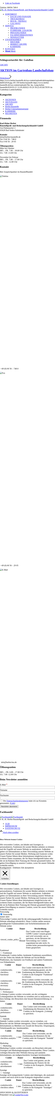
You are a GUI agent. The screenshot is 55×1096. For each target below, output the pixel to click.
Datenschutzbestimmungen (17, 801)
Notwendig (7, 914)
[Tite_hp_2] (26, 10)
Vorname (3, 790)
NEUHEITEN (11, 113)
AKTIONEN (10, 100)
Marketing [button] (4, 1043)
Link (12, 803)
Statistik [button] (3, 1016)
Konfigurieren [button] (5, 868)
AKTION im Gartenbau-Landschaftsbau (26, 70)
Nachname (4, 795)
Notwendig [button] (4, 912)
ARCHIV (4, 65)
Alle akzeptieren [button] (27, 868)
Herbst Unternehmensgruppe (16, 109)
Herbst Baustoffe (12, 106)
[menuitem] (30, 19)
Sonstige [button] (3, 1070)
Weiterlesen (4, 78)
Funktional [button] (4, 950)
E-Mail (3, 785)
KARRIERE (10, 111)
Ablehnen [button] (16, 868)
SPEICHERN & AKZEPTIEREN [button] (14, 1092)
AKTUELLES (11, 102)
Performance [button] (5, 989)
